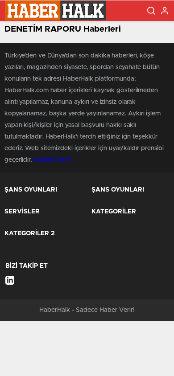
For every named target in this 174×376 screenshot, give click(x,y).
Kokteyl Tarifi (52, 160)
